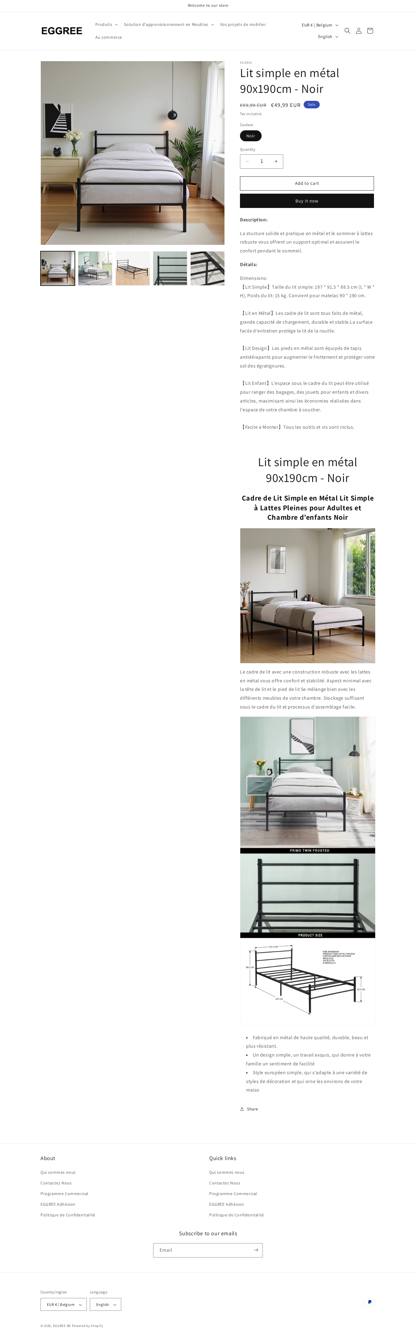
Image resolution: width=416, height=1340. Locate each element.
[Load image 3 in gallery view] (132, 268)
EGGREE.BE (62, 1326)
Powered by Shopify (87, 1326)
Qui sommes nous (58, 1172)
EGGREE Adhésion (58, 1204)
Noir (250, 136)
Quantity (247, 149)
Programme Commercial (65, 1193)
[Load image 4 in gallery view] (170, 268)
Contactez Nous (56, 1183)
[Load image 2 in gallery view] (95, 268)
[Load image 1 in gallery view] (58, 268)
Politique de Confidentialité (68, 1215)
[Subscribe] (256, 1250)
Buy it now (307, 201)
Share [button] (252, 1109)
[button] (106, 24)
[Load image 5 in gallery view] (207, 268)
